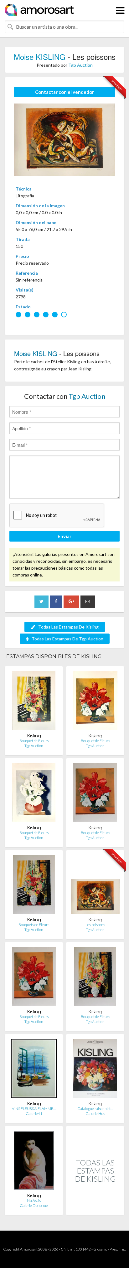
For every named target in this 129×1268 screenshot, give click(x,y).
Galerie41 (34, 1113)
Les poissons (95, 924)
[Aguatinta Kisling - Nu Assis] (34, 1161)
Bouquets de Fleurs (33, 924)
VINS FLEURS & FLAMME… (34, 1108)
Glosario (100, 1249)
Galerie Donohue (34, 1205)
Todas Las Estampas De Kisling (68, 626)
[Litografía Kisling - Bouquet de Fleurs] (33, 702)
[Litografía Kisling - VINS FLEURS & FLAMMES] (34, 1069)
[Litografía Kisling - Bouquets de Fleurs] (34, 886)
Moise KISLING (39, 56)
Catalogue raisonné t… (95, 1108)
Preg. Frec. (118, 1249)
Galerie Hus (95, 1113)
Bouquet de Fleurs (34, 740)
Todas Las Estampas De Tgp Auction (67, 638)
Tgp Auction (80, 65)
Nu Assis (34, 1200)
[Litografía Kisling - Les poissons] (95, 886)
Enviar (64, 536)
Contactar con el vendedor (64, 92)
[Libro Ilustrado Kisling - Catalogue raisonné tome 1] (95, 1069)
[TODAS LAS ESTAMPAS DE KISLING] (95, 1208)
